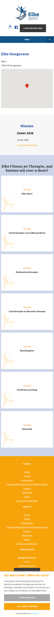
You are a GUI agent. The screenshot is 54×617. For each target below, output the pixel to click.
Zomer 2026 (25, 133)
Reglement (27, 492)
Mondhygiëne (27, 350)
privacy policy (34, 613)
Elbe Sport (27, 193)
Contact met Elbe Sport (27, 500)
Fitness (27, 476)
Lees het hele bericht (27, 145)
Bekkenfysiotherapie (27, 272)
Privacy (27, 496)
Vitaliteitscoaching (27, 389)
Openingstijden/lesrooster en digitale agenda (26, 484)
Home (27, 472)
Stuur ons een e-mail (32, 28)
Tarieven (27, 488)
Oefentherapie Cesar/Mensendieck (27, 232)
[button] (27, 86)
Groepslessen (27, 480)
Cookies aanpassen (27, 597)
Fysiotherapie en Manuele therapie (27, 311)
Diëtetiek (27, 429)
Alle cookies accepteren (27, 606)
